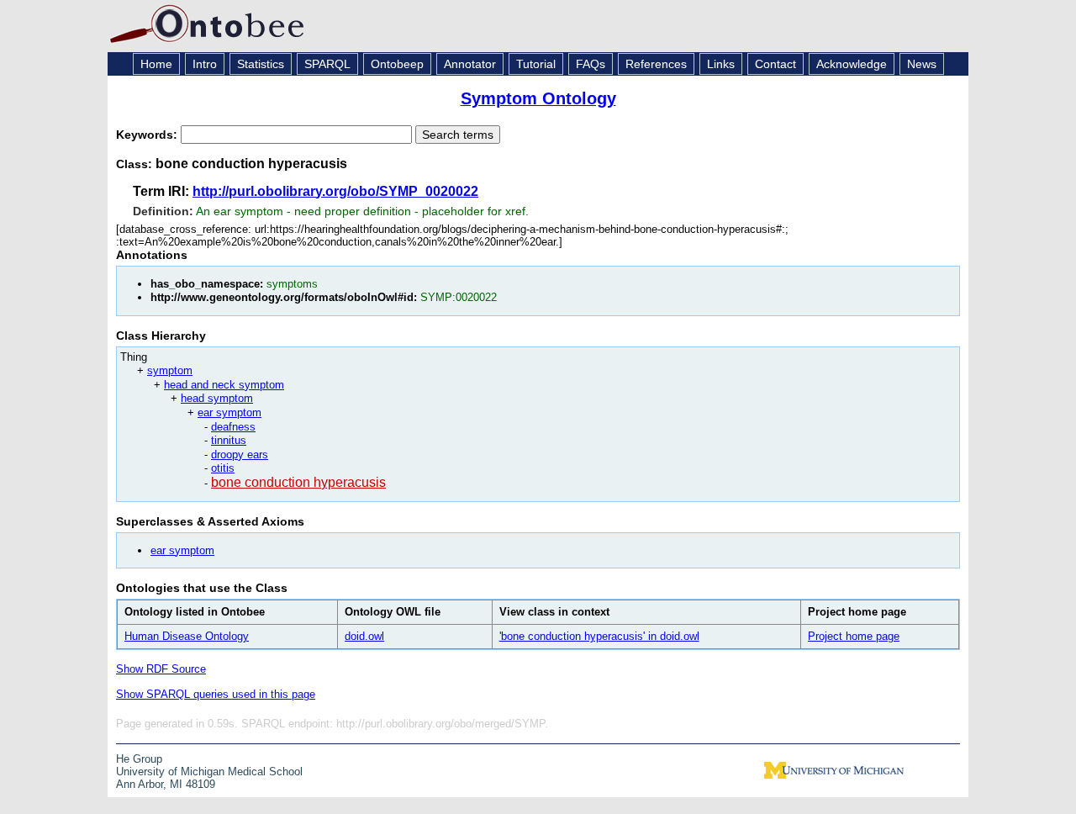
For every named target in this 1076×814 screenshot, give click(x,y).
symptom (170, 370)
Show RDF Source (161, 669)
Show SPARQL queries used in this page (215, 694)
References (656, 64)
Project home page (853, 636)
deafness (233, 426)
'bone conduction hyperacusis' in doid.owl (599, 636)
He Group (139, 759)
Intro (205, 64)
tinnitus (228, 440)
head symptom (217, 398)
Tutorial (536, 64)
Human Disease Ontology (186, 636)
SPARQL (327, 64)
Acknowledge (851, 64)
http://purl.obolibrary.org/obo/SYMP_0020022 (335, 191)
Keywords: (148, 134)
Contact (775, 64)
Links (721, 64)
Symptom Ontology (538, 98)
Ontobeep (397, 64)
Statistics (260, 64)
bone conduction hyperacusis (298, 482)
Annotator (470, 64)
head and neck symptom (224, 384)
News (921, 64)
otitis (223, 468)
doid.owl (364, 636)
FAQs (590, 64)
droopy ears (239, 454)
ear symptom (229, 412)
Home (156, 64)
